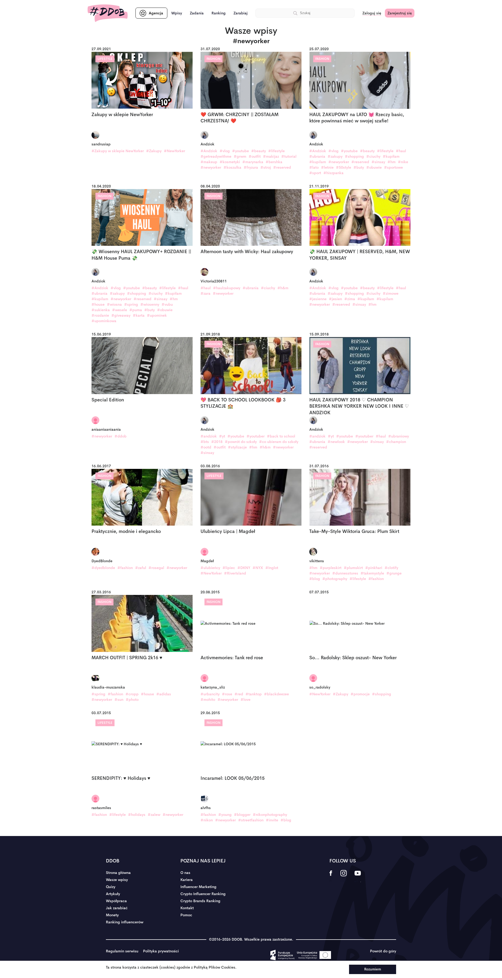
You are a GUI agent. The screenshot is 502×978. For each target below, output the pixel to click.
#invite (272, 820)
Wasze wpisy (117, 879)
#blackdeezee (276, 694)
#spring (131, 304)
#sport (315, 172)
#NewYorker (174, 151)
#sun (119, 699)
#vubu (167, 304)
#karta (139, 315)
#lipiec (229, 567)
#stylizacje (237, 447)
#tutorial (288, 156)
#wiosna (114, 304)
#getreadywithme (216, 156)
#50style (343, 167)
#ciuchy (373, 156)
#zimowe (390, 293)
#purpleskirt (330, 567)
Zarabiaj (240, 13)
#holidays (136, 814)
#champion (396, 441)
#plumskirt (353, 567)
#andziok (209, 436)
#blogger (242, 814)
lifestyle (105, 59)
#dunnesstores (345, 573)
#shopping (354, 156)
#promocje (360, 694)
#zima (349, 299)
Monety (112, 915)
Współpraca (116, 901)
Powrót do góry (383, 951)
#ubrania (317, 156)
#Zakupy (154, 151)
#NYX (258, 567)
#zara (205, 293)
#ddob (121, 436)
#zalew (154, 814)
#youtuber (256, 436)
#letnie (327, 167)
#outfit (255, 156)
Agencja (156, 13)
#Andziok (209, 151)
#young (225, 814)
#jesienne (318, 299)
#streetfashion (251, 820)
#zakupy (335, 156)
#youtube (240, 151)
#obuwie (374, 167)
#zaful (140, 567)
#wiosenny (149, 304)
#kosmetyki (230, 162)
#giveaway (120, 315)
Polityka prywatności (161, 951)
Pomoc (186, 915)
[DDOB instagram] (343, 876)
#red (239, 694)
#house (98, 304)
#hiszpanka (333, 172)
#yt (222, 436)
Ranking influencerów (124, 922)
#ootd (206, 447)
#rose (227, 694)
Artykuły (113, 893)
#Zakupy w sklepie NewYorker (118, 151)
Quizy (110, 886)
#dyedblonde (103, 567)
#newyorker (211, 167)
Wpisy (176, 13)
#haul (401, 151)
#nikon (207, 820)
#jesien (335, 299)
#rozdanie (100, 315)
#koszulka (232, 167)
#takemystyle (372, 573)
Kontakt (187, 908)
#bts (205, 441)
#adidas (163, 694)
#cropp (132, 694)
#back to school (281, 436)
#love (245, 699)
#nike (403, 162)
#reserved (282, 167)
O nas (185, 872)
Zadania (197, 13)
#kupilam (317, 162)
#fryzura (251, 167)
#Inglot (271, 567)
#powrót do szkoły (241, 441)
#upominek (157, 315)
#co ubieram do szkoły (278, 441)
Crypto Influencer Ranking (203, 893)
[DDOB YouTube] (357, 876)
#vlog (225, 151)
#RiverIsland (235, 573)
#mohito (208, 699)
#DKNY (243, 567)
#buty (358, 167)
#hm (391, 162)
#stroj (265, 167)
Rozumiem (372, 969)
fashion (213, 59)
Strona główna (118, 872)
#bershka (274, 162)
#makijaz (271, 156)
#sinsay (378, 162)
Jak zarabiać (117, 908)
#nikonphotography (270, 814)
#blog (314, 578)
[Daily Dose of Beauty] (108, 13)
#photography (334, 578)
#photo (132, 699)
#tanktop (254, 694)
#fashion (125, 567)
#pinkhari (373, 567)
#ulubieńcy (210, 567)
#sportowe (393, 167)
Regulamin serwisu (122, 951)
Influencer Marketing (198, 886)
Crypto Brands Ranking (200, 901)
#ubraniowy (398, 436)
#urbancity (210, 694)
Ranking (219, 13)
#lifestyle (276, 151)
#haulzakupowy (226, 288)
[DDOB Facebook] (330, 876)
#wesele (119, 310)
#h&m (282, 288)
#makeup (209, 162)
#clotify (391, 567)
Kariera (186, 879)
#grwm (240, 156)
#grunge (394, 573)
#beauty (258, 151)
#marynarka (252, 162)
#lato (314, 167)
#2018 (217, 441)
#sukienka (101, 310)
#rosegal (156, 567)
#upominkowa (104, 321)
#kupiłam (391, 156)
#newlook (336, 441)
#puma (135, 310)
